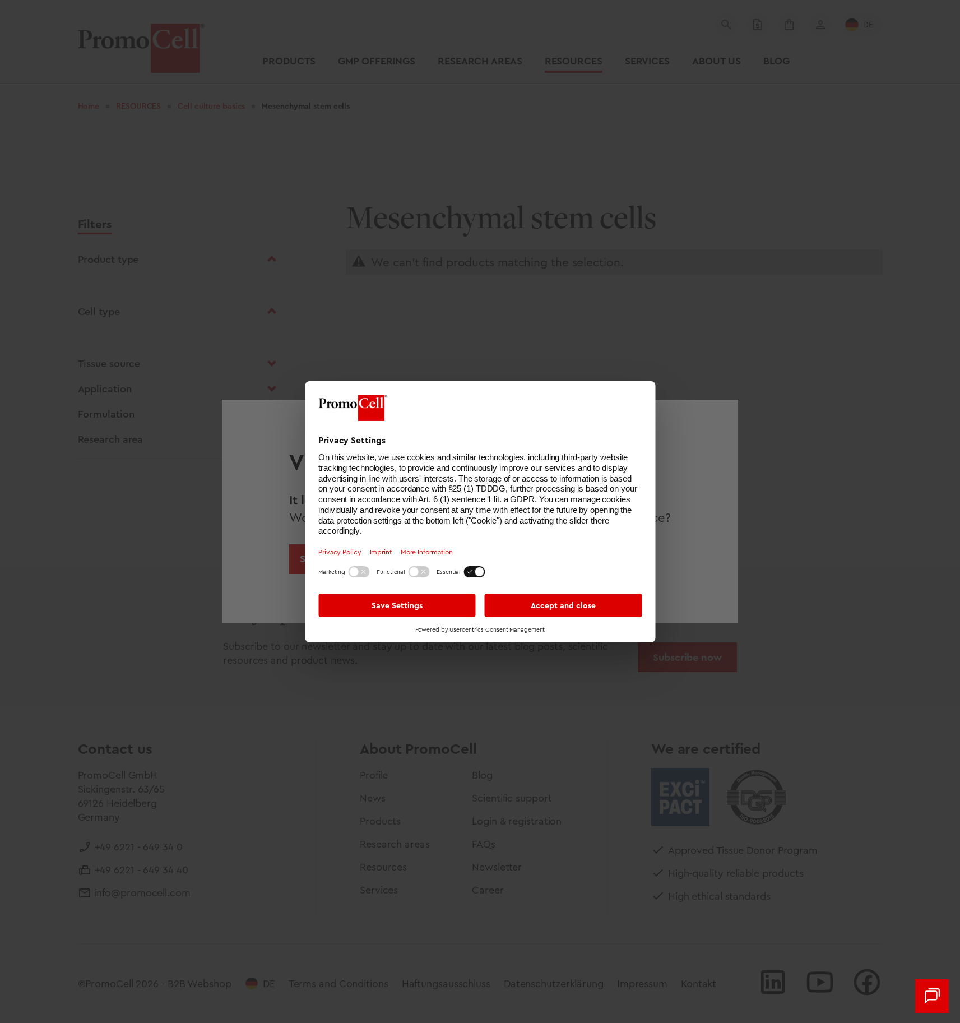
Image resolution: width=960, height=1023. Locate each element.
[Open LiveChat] (932, 996)
